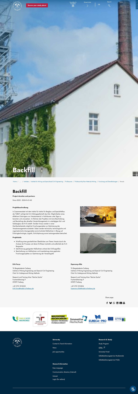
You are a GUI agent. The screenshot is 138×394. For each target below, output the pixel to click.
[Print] (124, 303)
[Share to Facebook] (107, 303)
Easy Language (58, 368)
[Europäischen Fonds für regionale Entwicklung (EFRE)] (116, 319)
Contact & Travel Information (62, 343)
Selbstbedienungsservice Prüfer (109, 360)
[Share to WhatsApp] (114, 303)
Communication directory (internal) (64, 372)
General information (60, 364)
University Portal (104, 352)
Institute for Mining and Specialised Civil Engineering (47, 182)
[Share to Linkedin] (117, 303)
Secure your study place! (37, 5)
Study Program (104, 343)
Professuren (68, 182)
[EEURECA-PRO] (97, 319)
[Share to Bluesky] (110, 303)
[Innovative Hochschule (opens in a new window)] (78, 319)
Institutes (26, 182)
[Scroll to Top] (133, 380)
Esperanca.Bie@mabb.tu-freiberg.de (83, 288)
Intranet (55, 376)
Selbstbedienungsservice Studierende (111, 356)
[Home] (17, 6)
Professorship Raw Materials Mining (85, 182)
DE (99, 4)
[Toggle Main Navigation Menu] (121, 6)
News (54, 348)
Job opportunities (58, 352)
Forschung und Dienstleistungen (107, 182)
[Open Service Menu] (133, 389)
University (56, 339)
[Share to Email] (121, 303)
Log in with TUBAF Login (66, 379)
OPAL (101, 348)
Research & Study (105, 339)
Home (15, 182)
